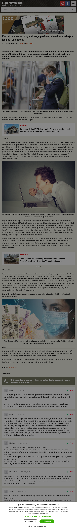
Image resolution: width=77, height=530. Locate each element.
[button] (38, 516)
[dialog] (38, 516)
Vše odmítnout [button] (30, 521)
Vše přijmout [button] (47, 521)
